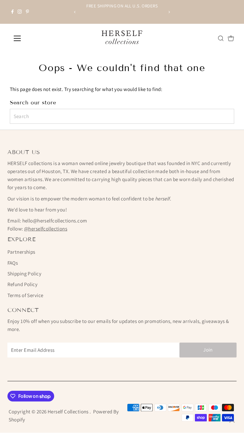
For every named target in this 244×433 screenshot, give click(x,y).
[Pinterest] (27, 12)
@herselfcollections (45, 228)
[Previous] (75, 12)
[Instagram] (19, 12)
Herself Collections (69, 411)
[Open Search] (220, 38)
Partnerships (21, 252)
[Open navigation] (36, 38)
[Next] (169, 12)
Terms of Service (25, 295)
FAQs (12, 263)
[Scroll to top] (232, 421)
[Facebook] (12, 12)
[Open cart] (231, 38)
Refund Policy (22, 284)
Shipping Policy (24, 273)
